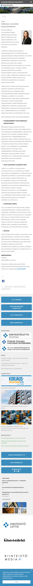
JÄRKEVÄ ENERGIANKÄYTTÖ (16, 455)
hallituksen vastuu (8, 286)
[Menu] (31, 2)
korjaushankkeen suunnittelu (19, 286)
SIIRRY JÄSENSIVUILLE (16, 322)
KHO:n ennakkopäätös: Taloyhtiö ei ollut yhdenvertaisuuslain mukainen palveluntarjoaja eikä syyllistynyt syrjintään (14, 428)
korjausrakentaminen (6, 289)
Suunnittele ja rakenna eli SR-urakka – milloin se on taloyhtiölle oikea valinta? (14, 364)
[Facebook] (14, 471)
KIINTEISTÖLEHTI (6, 435)
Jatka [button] (16, 581)
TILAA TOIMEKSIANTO (16, 315)
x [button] (31, 570)
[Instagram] (16, 471)
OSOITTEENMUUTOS (16, 462)
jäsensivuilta (21, 269)
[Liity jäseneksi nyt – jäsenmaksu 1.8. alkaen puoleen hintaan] (16, 397)
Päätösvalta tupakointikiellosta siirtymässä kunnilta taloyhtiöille (13, 442)
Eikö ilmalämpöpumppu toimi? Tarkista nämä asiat (13, 438)
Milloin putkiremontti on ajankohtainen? (11, 368)
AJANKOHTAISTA (5, 373)
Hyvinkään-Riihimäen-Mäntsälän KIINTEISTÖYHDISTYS (13, 2)
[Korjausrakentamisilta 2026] (16, 380)
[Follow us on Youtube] (18, 471)
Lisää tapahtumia (6, 499)
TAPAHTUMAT (6, 478)
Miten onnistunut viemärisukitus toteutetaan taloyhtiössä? (15, 446)
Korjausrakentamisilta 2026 (8, 388)
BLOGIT (3, 355)
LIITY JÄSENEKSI (16, 299)
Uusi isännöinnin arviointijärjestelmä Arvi (13, 487)
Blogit (4, 17)
